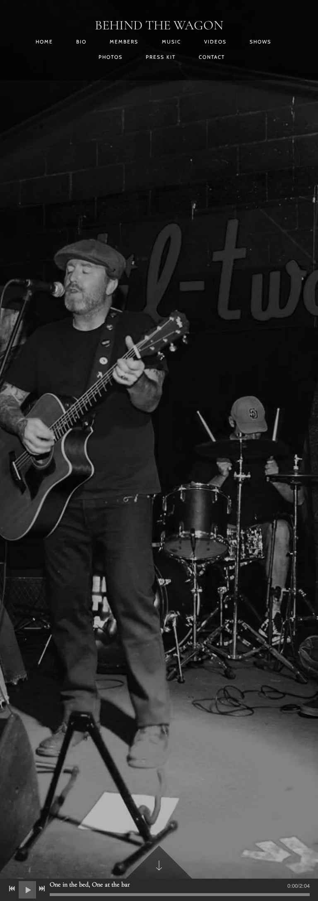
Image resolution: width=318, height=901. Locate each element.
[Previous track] (12, 888)
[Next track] (42, 888)
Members (124, 42)
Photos (111, 57)
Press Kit (161, 57)
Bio (81, 42)
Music (171, 42)
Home (44, 42)
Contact (212, 57)
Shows (260, 42)
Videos (215, 42)
